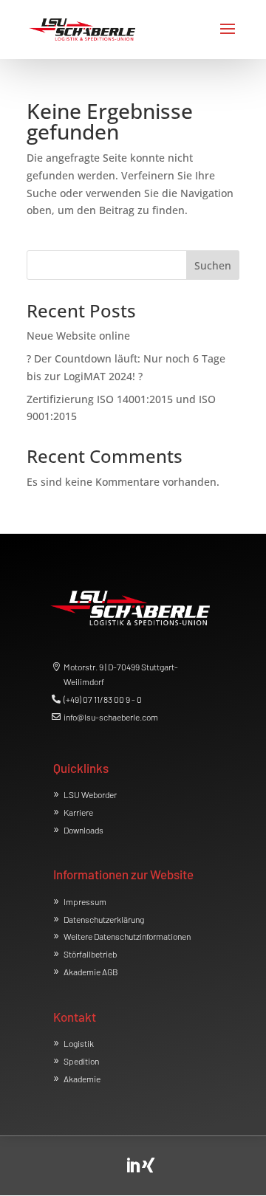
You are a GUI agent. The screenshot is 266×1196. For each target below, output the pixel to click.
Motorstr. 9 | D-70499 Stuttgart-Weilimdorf (121, 674)
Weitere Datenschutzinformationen (127, 936)
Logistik (79, 1043)
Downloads (83, 830)
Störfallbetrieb (90, 954)
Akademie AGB (91, 971)
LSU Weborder (90, 794)
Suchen (212, 265)
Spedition (81, 1061)
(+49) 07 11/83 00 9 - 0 (103, 699)
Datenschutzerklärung (104, 919)
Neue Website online (78, 336)
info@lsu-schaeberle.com (111, 717)
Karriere (78, 812)
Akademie (82, 1078)
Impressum (85, 901)
